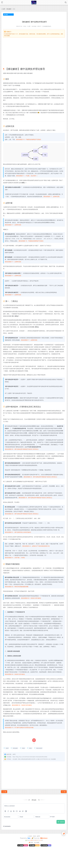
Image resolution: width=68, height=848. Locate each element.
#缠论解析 (15, 748)
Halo (28, 838)
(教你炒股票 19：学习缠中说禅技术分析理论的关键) (19, 727)
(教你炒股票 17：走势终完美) (51, 196)
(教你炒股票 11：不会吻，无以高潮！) (26, 176)
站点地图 (36, 842)
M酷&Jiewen (44, 838)
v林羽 (38, 836)
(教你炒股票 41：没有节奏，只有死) (15, 557)
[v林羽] (33, 2)
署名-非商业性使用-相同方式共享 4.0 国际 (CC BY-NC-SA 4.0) (34, 759)
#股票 (7, 748)
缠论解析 (8, 9)
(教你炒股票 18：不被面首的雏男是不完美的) (28, 139)
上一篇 (4, 791)
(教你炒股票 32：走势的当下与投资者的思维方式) (36, 546)
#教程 (23, 748)
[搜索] (66, 2)
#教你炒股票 (39, 748)
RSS (31, 842)
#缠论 (30, 748)
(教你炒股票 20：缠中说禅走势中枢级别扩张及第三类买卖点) (22, 449)
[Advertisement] (34, 50)
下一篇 (63, 791)
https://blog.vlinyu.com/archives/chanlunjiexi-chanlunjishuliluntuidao (30, 757)
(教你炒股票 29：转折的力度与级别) (31, 598)
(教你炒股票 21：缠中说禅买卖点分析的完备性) (18, 532)
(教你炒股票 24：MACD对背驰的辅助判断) (17, 586)
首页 (4, 9)
